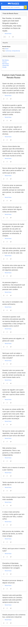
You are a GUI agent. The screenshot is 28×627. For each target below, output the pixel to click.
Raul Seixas (5, 63)
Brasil (6, 48)
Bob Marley (5, 60)
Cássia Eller (5, 65)
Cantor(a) (8, 51)
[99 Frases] (13, 3)
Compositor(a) (16, 51)
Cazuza (4, 62)
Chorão (4, 67)
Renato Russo (8, 33)
